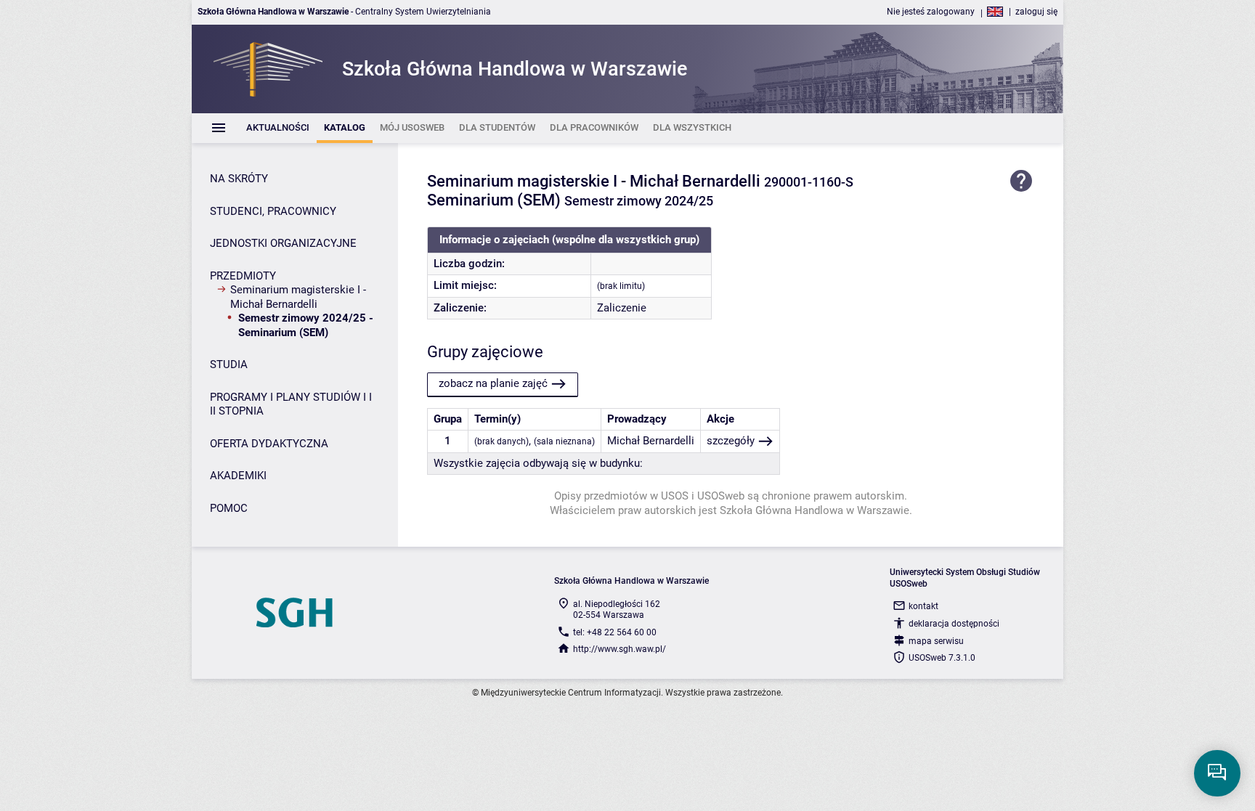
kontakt (923, 606)
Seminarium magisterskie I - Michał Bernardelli (298, 297)
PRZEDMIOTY (243, 275)
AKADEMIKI (238, 475)
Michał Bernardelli (650, 440)
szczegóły (731, 440)
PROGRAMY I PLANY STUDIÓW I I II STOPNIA (291, 404)
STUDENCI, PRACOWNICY (273, 211)
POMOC (229, 508)
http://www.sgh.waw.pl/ (619, 649)
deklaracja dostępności (954, 624)
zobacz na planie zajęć (493, 383)
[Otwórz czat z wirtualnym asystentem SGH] (1217, 773)
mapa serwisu (936, 641)
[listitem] (278, 128)
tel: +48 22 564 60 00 (615, 632)
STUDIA (229, 364)
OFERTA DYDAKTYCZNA (269, 443)
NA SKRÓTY (239, 178)
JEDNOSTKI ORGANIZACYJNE (283, 243)
